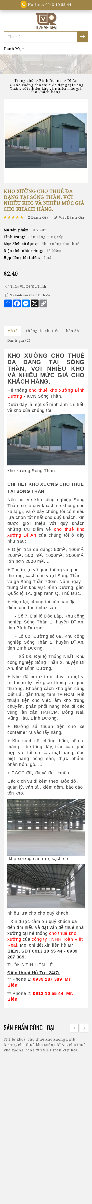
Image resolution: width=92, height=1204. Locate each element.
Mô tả (12, 330)
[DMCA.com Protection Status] (46, 1194)
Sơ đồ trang (69, 1156)
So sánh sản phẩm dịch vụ (30, 295)
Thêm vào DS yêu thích (28, 286)
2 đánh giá (38, 217)
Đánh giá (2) (18, 340)
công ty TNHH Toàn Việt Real (52, 1050)
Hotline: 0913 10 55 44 (48, 4)
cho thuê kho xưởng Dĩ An (42, 1044)
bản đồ (72, 330)
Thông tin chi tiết (42, 330)
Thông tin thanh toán (32, 1156)
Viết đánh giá (71, 217)
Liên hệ (46, 1162)
